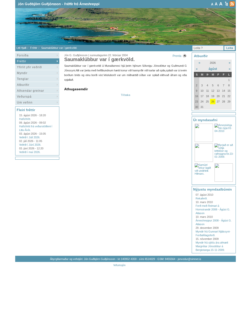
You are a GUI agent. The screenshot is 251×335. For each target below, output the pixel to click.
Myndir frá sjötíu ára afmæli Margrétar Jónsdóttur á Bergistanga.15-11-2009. (212, 246)
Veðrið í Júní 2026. (30, 144)
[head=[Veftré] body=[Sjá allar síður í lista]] (226, 4)
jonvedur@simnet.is (189, 259)
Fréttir (33, 47)
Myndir (22, 73)
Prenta (177, 56)
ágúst (213, 69)
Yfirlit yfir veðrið (29, 67)
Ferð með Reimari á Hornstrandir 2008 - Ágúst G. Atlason (213, 209)
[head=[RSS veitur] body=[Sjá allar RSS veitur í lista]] (232, 4)
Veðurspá (24, 96)
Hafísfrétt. (25, 118)
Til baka (125, 94)
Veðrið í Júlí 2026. (29, 137)
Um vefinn (25, 102)
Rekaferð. (201, 198)
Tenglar (23, 79)
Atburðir (23, 85)
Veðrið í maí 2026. (29, 152)
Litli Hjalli (21, 47)
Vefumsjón (119, 265)
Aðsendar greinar (30, 90)
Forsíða (23, 55)
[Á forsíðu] (66, 4)
